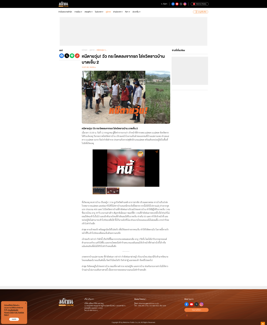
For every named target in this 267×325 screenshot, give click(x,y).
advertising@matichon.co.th (149, 303)
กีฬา (126, 11)
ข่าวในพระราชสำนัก (65, 11)
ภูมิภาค (108, 11)
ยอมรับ (14, 319)
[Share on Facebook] (61, 55)
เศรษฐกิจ (88, 11)
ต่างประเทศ (117, 11)
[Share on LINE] (72, 55)
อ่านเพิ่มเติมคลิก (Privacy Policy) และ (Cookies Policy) (14, 312)
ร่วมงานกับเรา (196, 310)
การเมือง (77, 11)
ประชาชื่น (135, 11)
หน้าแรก (84, 50)
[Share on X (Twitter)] (66, 55)
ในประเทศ (98, 11)
